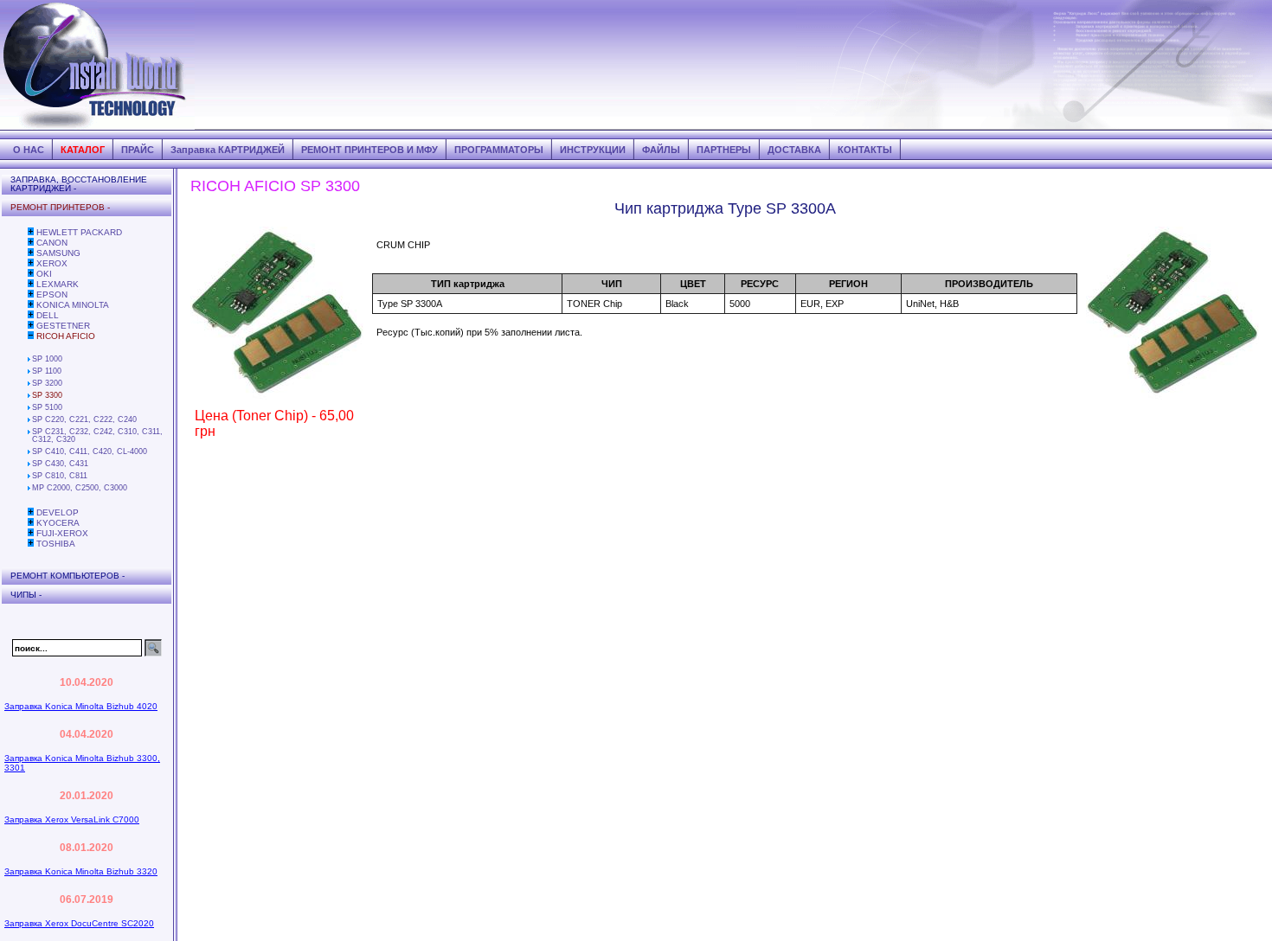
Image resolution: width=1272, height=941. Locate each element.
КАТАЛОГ (83, 149)
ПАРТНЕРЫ (724, 149)
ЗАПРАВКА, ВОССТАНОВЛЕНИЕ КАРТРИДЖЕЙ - (78, 184)
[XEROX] (31, 263)
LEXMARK (57, 284)
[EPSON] (31, 294)
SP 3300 (47, 395)
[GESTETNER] (31, 325)
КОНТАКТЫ (865, 149)
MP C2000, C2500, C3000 (79, 487)
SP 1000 (47, 359)
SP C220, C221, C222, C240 (84, 419)
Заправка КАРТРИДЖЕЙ (227, 149)
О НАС (28, 149)
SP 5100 (47, 407)
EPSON (51, 294)
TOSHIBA (55, 543)
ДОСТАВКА (794, 149)
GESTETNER (63, 325)
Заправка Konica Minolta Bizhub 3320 (80, 871)
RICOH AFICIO (65, 336)
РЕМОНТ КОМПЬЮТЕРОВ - (67, 575)
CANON (51, 242)
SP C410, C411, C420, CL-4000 (89, 451)
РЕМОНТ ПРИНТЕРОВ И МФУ (369, 149)
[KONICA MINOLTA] (31, 304)
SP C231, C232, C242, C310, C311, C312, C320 (97, 435)
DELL (47, 315)
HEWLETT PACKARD (79, 232)
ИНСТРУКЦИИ (593, 149)
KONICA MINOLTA (72, 305)
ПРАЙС (137, 149)
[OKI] (31, 273)
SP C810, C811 (59, 475)
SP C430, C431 (60, 463)
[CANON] (31, 242)
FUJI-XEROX (62, 533)
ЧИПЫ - (26, 594)
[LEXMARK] (31, 283)
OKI (44, 273)
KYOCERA (58, 523)
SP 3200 (47, 383)
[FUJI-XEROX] (31, 533)
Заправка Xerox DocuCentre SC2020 (79, 923)
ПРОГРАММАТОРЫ (498, 149)
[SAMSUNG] (31, 252)
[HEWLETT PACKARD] (31, 232)
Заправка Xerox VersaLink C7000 (71, 819)
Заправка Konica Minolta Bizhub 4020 (80, 706)
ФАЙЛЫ (661, 149)
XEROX (51, 263)
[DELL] (31, 315)
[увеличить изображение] (276, 396)
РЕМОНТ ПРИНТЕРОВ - (60, 207)
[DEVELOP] (31, 512)
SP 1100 (46, 371)
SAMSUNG (58, 253)
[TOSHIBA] (31, 543)
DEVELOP (57, 512)
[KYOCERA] (31, 522)
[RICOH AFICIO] (31, 335)
